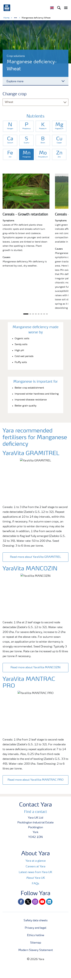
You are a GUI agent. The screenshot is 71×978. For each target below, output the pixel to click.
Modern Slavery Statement (35, 950)
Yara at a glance (36, 861)
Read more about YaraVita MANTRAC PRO (35, 780)
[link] (10, 126)
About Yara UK (35, 878)
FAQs (35, 883)
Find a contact (35, 812)
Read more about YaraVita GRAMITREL (35, 557)
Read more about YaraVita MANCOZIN (35, 667)
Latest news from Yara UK (35, 872)
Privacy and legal (35, 928)
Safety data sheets (36, 920)
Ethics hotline (35, 935)
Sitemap (35, 942)
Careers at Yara (35, 866)
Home (6, 18)
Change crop (15, 94)
